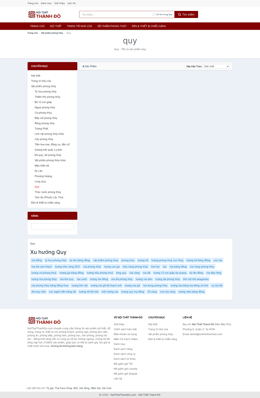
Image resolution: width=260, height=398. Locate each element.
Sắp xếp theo (194, 66)
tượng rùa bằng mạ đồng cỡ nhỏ (189, 285)
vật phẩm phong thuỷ (105, 260)
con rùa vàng (167, 291)
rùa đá (146, 272)
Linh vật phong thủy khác (49, 133)
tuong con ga (112, 266)
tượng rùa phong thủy (44, 279)
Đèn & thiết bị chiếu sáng (149, 26)
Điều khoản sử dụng (125, 334)
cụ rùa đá (216, 285)
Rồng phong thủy (45, 123)
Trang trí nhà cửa (79, 26)
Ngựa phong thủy (45, 107)
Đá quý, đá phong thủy (48, 154)
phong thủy (128, 260)
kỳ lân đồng (196, 272)
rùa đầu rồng (213, 272)
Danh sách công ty (124, 353)
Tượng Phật (41, 128)
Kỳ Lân (38, 170)
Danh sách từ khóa (124, 358)
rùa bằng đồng (178, 266)
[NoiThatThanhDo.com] (44, 14)
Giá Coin (106, 388)
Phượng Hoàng (43, 176)
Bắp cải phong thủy (46, 117)
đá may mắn (38, 291)
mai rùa (155, 266)
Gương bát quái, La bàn (48, 149)
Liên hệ (71, 3)
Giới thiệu (59, 3)
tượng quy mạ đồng (132, 291)
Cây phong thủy (44, 139)
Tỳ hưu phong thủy (46, 91)
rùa (164, 266)
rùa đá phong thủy (122, 279)
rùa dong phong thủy (155, 285)
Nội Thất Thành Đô (149, 394)
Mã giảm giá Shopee (125, 373)
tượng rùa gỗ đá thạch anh (106, 285)
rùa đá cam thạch (41, 266)
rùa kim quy (67, 279)
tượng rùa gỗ (132, 285)
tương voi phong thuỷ (43, 272)
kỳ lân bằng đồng (80, 260)
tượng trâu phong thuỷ (100, 272)
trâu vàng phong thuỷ (135, 266)
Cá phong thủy (43, 112)
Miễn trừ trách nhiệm (126, 339)
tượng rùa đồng (99, 279)
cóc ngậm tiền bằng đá (62, 291)
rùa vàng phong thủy (202, 266)
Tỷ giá (49, 388)
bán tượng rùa (110, 291)
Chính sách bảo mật (125, 329)
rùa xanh (82, 279)
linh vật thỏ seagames (196, 279)
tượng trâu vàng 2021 (67, 266)
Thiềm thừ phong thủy (47, 96)
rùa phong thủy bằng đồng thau (49, 285)
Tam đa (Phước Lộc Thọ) (49, 197)
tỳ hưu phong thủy (56, 260)
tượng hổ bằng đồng (198, 260)
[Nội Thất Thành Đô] (45, 320)
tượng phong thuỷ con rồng (167, 260)
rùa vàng (134, 272)
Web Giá (95, 388)
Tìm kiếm (187, 14)
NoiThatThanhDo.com (123, 394)
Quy (37, 186)
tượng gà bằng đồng (72, 272)
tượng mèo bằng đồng (191, 291)
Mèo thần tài (42, 165)
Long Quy (40, 181)
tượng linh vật (80, 285)
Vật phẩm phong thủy (112, 26)
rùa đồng (36, 260)
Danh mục (46, 3)
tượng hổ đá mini (89, 291)
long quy (121, 272)
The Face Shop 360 (66, 388)
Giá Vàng (84, 388)
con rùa (217, 260)
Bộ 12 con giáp (43, 102)
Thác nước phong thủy (48, 191)
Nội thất (56, 26)
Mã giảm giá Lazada (125, 368)
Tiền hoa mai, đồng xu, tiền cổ (52, 144)
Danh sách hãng (123, 348)
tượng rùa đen (144, 279)
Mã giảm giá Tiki (123, 363)
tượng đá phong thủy (167, 279)
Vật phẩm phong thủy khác (50, 160)
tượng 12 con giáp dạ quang (170, 272)
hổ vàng (152, 291)
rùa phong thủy (92, 266)
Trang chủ (32, 3)
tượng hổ (143, 260)
